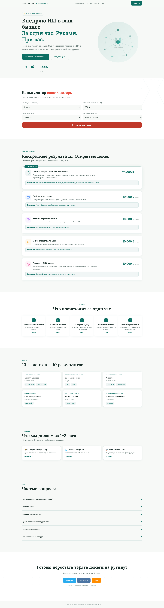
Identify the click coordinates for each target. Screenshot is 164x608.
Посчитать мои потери (82, 125)
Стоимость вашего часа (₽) (92, 103)
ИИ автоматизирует (90, 113)
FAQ (102, 3)
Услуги (89, 3)
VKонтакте (84, 580)
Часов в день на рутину (30, 103)
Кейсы (96, 3)
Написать (136, 3)
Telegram (69, 580)
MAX (96, 580)
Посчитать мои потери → (35, 57)
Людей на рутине (28, 113)
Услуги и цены (60, 57)
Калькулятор (79, 3)
